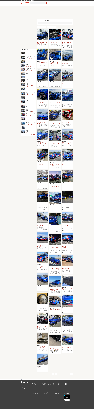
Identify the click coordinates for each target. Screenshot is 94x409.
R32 (26, 124)
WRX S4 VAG (39, 41)
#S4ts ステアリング (40, 306)
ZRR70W (27, 103)
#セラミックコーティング (53, 123)
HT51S (27, 94)
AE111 (26, 59)
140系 (26, 70)
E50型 (26, 81)
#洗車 (44, 62)
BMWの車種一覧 (34, 391)
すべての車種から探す (32, 134)
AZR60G (27, 102)
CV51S (27, 86)
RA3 (30, 74)
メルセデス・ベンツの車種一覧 (36, 392)
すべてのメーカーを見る (35, 393)
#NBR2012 (58, 186)
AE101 (29, 58)
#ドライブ (68, 143)
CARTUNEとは (66, 383)
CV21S (32, 85)
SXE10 (29, 132)
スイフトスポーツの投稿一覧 (46, 384)
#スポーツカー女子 (57, 349)
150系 (29, 70)
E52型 (31, 81)
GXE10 (27, 132)
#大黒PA (55, 270)
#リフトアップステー (53, 62)
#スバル (51, 348)
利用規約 (65, 388)
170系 (31, 70)
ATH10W (33, 66)
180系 (33, 70)
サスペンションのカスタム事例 (57, 385)
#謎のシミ (66, 289)
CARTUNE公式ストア (67, 385)
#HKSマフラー (44, 346)
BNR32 (32, 124)
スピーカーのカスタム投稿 (57, 391)
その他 (59, 27)
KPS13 (32, 111)
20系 (28, 66)
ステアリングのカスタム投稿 (57, 392)
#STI (40, 346)
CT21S (27, 85)
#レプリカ (63, 142)
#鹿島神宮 (58, 309)
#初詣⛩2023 (54, 309)
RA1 (26, 74)
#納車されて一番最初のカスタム (41, 142)
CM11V (32, 115)
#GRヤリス (53, 165)
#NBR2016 (70, 163)
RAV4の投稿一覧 (44, 383)
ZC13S (27, 95)
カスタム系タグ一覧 (56, 393)
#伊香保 (44, 122)
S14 (27, 111)
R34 (29, 124)
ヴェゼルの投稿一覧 (45, 392)
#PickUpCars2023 (52, 143)
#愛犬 (38, 43)
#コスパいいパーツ (65, 42)
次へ (71, 373)
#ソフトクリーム (42, 43)
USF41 (27, 120)
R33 (28, 124)
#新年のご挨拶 (67, 328)
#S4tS (38, 42)
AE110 (31, 58)
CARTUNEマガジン (67, 384)
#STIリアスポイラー (56, 63)
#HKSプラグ (70, 122)
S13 (26, 111)
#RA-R (65, 143)
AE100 (27, 58)
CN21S (27, 116)
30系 (30, 66)
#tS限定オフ (39, 367)
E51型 (29, 81)
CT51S (29, 85)
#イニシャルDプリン (53, 102)
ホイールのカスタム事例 (56, 383)
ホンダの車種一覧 (34, 385)
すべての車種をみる (45, 393)
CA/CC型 (27, 115)
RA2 (28, 74)
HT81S (29, 94)
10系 (26, 66)
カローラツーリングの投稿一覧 (46, 391)
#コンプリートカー (68, 44)
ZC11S (32, 94)
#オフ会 (57, 289)
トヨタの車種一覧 (34, 383)
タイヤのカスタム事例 (56, 384)
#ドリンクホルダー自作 (43, 326)
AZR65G (30, 102)
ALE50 (33, 81)
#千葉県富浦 (45, 42)
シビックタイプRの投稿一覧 (46, 385)
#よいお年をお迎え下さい (41, 102)
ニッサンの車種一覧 (34, 384)
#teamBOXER (64, 247)
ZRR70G (33, 102)
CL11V (30, 115)
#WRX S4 (41, 42)
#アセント (69, 226)
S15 (29, 111)
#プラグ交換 (64, 123)
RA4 (31, 74)
